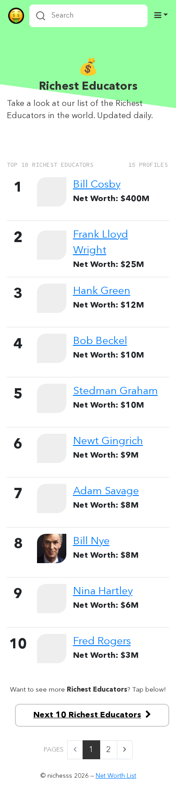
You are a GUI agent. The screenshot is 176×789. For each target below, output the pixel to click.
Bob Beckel (100, 341)
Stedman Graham (115, 391)
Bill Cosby (96, 184)
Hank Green (101, 291)
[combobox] (88, 16)
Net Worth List (116, 776)
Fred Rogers (102, 641)
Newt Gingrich (108, 441)
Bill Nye (91, 541)
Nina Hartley (103, 591)
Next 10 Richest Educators (87, 715)
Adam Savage (106, 491)
